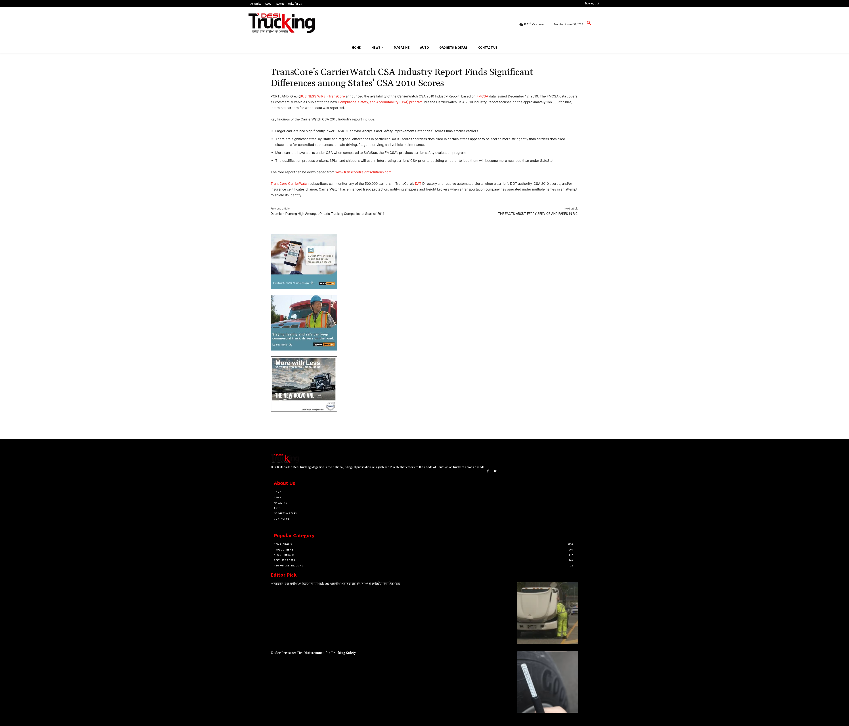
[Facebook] (488, 471)
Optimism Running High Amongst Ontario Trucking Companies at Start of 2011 (327, 214)
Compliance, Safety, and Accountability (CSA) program (380, 102)
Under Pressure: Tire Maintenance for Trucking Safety (313, 653)
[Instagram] (495, 471)
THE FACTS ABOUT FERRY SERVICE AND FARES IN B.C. (538, 214)
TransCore (336, 96)
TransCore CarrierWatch (290, 183)
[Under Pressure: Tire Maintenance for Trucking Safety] (547, 682)
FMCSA (482, 96)
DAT (418, 183)
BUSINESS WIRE (312, 96)
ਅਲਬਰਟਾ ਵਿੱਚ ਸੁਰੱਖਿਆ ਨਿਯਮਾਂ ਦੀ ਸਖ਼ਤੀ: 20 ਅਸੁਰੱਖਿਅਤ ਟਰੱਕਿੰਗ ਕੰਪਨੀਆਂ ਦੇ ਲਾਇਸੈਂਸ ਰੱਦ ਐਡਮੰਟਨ (335, 584)
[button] (589, 23)
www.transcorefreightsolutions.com (363, 172)
